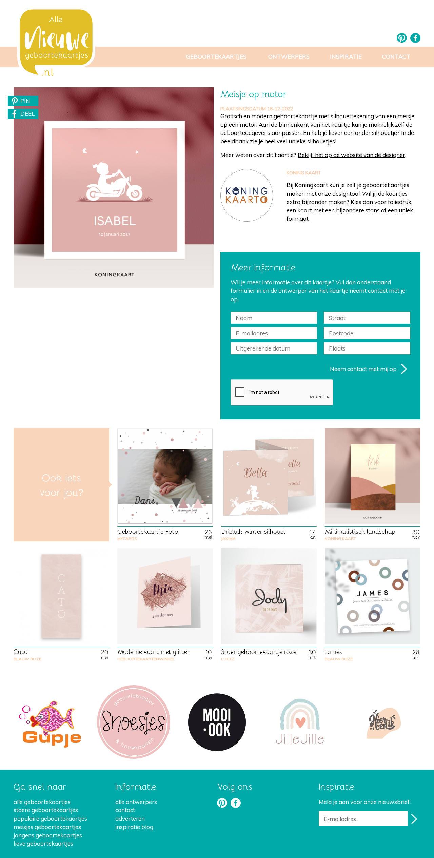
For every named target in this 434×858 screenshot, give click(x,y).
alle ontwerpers (136, 801)
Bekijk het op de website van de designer (351, 154)
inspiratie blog (134, 826)
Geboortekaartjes (216, 56)
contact (125, 810)
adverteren (130, 818)
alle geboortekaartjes (42, 801)
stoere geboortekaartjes (46, 810)
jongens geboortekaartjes (48, 835)
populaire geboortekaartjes (50, 818)
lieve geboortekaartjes (43, 843)
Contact (396, 56)
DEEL (27, 113)
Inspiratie (346, 56)
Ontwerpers (289, 56)
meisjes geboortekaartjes (47, 826)
